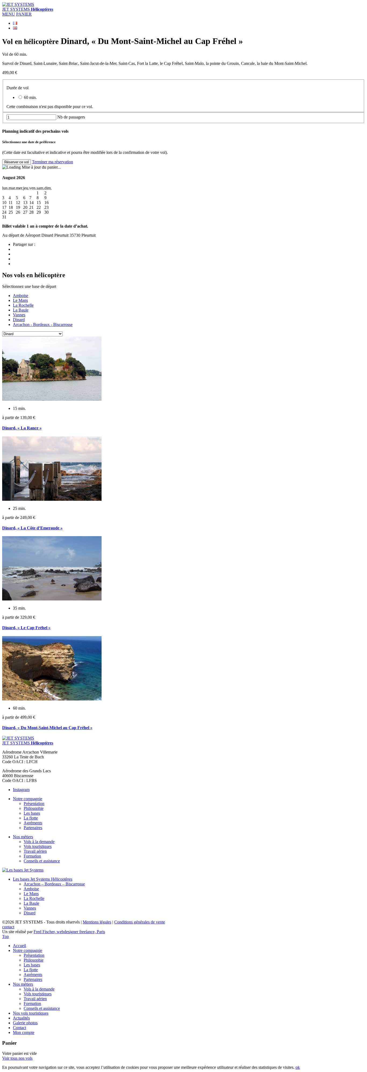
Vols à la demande (39, 841)
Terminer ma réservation (52, 161)
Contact (19, 1027)
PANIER (24, 14)
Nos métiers (23, 836)
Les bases (32, 813)
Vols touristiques (38, 846)
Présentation (34, 803)
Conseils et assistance (42, 861)
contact (8, 927)
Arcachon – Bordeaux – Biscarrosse (54, 884)
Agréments (33, 823)
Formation (32, 856)
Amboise (20, 295)
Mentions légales (97, 922)
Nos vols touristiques (30, 1013)
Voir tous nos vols (17, 1058)
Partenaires (33, 827)
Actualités (21, 1018)
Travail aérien (35, 851)
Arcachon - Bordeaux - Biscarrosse (43, 324)
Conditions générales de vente (139, 922)
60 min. (30, 97)
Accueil (19, 945)
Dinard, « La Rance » (22, 428)
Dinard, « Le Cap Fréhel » (26, 627)
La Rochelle (23, 305)
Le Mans (20, 300)
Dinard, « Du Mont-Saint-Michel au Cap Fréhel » (47, 727)
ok (298, 1067)
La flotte (31, 818)
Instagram (21, 789)
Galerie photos (25, 1023)
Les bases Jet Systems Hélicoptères (42, 879)
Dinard (19, 319)
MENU (8, 14)
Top (5, 936)
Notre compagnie (27, 798)
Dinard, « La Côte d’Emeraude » (32, 528)
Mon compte (23, 1032)
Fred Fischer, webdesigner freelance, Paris (69, 931)
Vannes (19, 315)
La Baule (20, 310)
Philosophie (34, 808)
